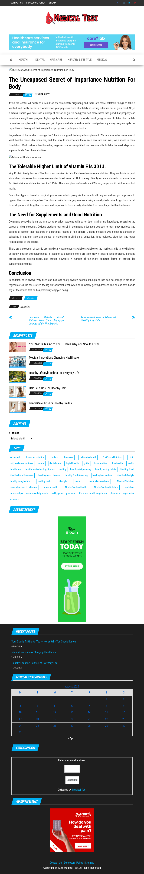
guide (86, 463)
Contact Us (17, 2)
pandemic (71, 493)
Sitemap (53, 2)
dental (41, 463)
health (131, 463)
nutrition (25, 306)
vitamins (14, 499)
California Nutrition (112, 457)
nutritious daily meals (37, 493)
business (68, 457)
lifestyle (63, 481)
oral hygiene (57, 493)
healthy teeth (44, 481)
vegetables (128, 493)
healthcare (15, 469)
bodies (54, 457)
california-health (88, 457)
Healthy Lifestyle (79, 59)
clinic (131, 457)
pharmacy (115, 493)
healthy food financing (76, 475)
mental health (51, 487)
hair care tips (100, 463)
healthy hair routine (102, 475)
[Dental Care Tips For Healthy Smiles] (17, 407)
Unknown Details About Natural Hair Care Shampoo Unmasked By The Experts (46, 320)
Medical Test (79, 789)
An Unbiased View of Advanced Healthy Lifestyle (98, 319)
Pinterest (135, 3)
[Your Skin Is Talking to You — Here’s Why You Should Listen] (17, 347)
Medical (102, 59)
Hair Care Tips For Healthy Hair (47, 388)
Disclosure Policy (35, 2)
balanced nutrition (35, 457)
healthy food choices (49, 475)
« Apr (71, 738)
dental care (55, 463)
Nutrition (30, 298)
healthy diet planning (80, 469)
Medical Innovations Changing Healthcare (54, 357)
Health (23, 59)
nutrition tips (16, 493)
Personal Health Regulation (93, 493)
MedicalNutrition (125, 481)
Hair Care (56, 59)
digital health (72, 463)
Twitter (129, 3)
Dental (40, 59)
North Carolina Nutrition (106, 487)
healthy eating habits (105, 469)
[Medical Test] (11, 59)
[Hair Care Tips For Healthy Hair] (17, 392)
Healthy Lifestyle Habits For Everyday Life (54, 373)
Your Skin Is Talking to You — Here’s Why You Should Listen (64, 344)
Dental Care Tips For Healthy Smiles (50, 403)
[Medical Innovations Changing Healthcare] (17, 361)
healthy (62, 469)
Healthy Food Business (21, 475)
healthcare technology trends (40, 469)
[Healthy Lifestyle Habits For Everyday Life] (17, 376)
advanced (15, 457)
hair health (117, 463)
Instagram (124, 3)
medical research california (23, 487)
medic (78, 481)
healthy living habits (20, 481)
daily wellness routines (21, 463)
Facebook (118, 3)
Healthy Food (127, 469)
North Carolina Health (76, 487)
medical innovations (99, 481)
